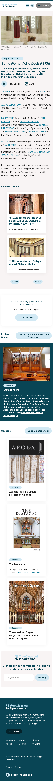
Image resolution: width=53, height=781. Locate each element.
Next (38, 281)
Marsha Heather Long (15, 131)
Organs (35, 740)
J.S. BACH (5, 91)
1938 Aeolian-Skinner (37, 131)
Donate (45, 5)
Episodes (10, 740)
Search (22, 743)
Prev (15, 281)
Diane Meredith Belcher (39, 151)
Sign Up (42, 677)
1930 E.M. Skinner (10, 155)
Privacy (9, 767)
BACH (42, 91)
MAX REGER (10, 145)
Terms (18, 767)
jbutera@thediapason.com (29, 572)
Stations (36, 743)
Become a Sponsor (38, 430)
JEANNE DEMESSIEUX (11, 104)
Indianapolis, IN (10, 415)
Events (22, 740)
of (42, 412)
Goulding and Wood (31, 412)
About (9, 743)
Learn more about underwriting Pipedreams (33, 335)
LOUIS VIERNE (7, 118)
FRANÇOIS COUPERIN (29, 121)
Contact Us (26, 317)
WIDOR (4, 141)
